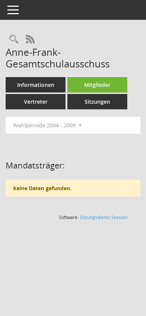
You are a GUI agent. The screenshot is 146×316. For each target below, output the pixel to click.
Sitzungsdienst (103, 217)
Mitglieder (97, 84)
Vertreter (36, 101)
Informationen (35, 84)
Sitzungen (97, 101)
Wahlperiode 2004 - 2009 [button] (45, 125)
